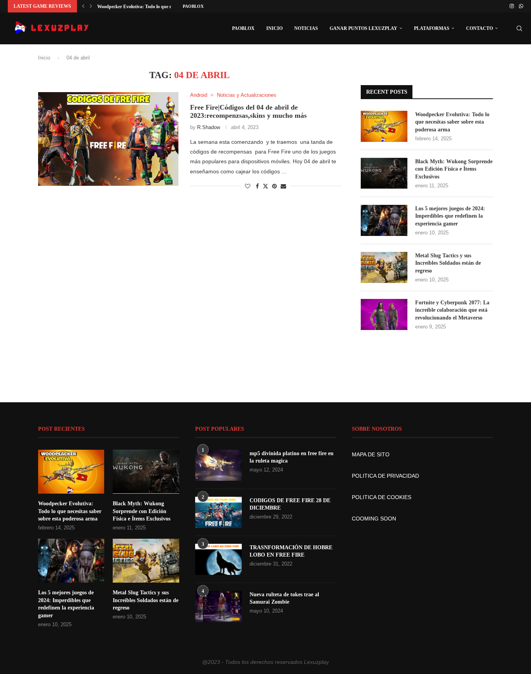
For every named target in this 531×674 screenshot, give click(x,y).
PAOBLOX (193, 6)
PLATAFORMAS (431, 28)
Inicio (44, 58)
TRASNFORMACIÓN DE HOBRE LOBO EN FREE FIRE (291, 551)
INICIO (274, 28)
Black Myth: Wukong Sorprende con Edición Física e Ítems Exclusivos (454, 169)
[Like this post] (247, 186)
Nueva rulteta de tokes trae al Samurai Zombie (284, 598)
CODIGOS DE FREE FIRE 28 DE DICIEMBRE (290, 504)
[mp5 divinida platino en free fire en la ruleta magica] (218, 465)
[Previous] (83, 6)
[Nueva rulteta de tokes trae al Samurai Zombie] (218, 606)
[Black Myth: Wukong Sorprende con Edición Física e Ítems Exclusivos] (384, 173)
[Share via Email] (283, 186)
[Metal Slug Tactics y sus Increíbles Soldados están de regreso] (384, 267)
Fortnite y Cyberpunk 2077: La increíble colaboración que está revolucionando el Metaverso (452, 310)
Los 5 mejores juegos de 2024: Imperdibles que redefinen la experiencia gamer (450, 216)
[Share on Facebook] (257, 186)
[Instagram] (512, 6)
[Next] (91, 6)
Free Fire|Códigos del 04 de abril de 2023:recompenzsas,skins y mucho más (248, 111)
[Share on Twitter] (265, 186)
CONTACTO (479, 28)
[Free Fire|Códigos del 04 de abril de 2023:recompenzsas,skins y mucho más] (108, 138)
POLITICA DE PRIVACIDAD (385, 476)
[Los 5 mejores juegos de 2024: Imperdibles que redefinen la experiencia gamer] (384, 220)
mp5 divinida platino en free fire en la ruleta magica (292, 457)
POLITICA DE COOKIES (381, 497)
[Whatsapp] (521, 6)
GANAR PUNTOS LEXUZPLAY (363, 28)
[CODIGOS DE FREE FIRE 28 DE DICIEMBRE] (218, 512)
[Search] (519, 28)
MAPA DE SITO (371, 454)
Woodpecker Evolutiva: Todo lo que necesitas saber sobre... (156, 6)
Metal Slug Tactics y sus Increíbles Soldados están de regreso (448, 263)
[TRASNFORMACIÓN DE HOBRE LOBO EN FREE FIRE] (218, 559)
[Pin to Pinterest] (274, 186)
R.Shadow (208, 127)
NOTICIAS (306, 28)
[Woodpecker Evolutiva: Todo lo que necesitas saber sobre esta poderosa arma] (384, 126)
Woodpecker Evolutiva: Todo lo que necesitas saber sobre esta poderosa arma (452, 122)
